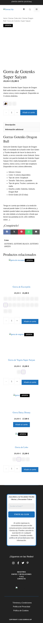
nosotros (21, 572)
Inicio (5, 18)
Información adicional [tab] (14, 129)
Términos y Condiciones (22, 603)
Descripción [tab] (10, 125)
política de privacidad (17, 538)
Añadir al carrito (28, 112)
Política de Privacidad (21, 607)
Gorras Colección (14, 18)
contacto (21, 579)
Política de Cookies (21, 611)
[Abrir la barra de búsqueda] (30, 9)
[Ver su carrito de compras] (24, 9)
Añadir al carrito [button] (21, 424)
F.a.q (22, 576)
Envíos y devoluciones (21, 574)
